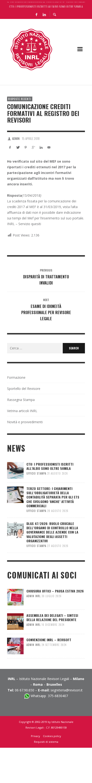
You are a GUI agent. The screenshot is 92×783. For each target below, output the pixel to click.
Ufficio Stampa (36, 473)
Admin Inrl (33, 596)
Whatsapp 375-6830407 (49, 696)
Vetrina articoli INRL (22, 411)
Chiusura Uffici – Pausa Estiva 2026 (55, 590)
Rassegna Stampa (21, 399)
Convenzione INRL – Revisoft (48, 639)
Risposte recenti (19, 99)
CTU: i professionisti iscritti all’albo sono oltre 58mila (46, 4)
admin (16, 138)
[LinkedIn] (44, 14)
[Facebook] (36, 14)
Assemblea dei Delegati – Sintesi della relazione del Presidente (52, 617)
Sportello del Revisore (23, 388)
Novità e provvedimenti (25, 422)
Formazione (16, 377)
